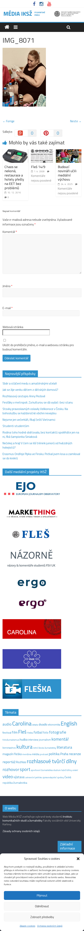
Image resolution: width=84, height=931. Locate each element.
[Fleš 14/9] (42, 151)
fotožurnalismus (11, 740)
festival (7, 732)
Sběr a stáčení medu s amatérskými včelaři (30, 383)
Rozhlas (21, 762)
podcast (44, 754)
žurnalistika (20, 783)
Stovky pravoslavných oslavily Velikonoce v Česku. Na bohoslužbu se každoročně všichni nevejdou (35, 411)
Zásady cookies (27, 926)
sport (25, 769)
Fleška (30, 732)
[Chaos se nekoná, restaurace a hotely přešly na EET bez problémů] (15, 151)
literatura (64, 747)
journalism (45, 740)
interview (33, 740)
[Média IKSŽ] (42, 11)
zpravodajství (49, 777)
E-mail (8, 308)
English (69, 723)
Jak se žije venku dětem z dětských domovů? (30, 389)
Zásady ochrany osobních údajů (21, 831)
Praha (64, 753)
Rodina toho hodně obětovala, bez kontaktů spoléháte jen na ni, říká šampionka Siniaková (41, 434)
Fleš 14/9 (38, 166)
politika (54, 753)
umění (75, 770)
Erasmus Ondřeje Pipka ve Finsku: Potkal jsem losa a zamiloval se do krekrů (41, 456)
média (35, 754)
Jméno (7, 286)
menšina (26, 754)
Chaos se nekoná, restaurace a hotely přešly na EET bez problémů (14, 177)
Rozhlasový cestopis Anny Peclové (24, 396)
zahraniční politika (33, 777)
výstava (19, 776)
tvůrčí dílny (66, 770)
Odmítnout (42, 906)
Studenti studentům (16, 426)
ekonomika (54, 725)
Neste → (75, 121)
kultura (24, 747)
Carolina (22, 723)
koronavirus (9, 748)
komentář (60, 739)
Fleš (22, 732)
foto (45, 732)
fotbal (38, 732)
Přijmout (42, 895)
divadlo (43, 724)
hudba (24, 739)
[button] (78, 859)
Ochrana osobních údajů (49, 926)
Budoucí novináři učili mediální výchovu (67, 173)
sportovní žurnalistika (42, 770)
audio (7, 724)
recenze (75, 753)
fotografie (57, 732)
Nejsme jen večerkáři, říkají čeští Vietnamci (29, 419)
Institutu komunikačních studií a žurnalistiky (37, 818)
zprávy (60, 777)
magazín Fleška (12, 754)
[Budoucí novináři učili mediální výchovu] (68, 151)
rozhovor (11, 769)
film (15, 732)
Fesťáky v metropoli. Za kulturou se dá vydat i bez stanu (38, 402)
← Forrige (8, 121)
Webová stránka (13, 327)
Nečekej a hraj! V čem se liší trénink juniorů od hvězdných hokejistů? (37, 445)
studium (57, 770)
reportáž (9, 762)
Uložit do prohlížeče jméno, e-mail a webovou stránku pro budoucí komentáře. (38, 347)
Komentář (10, 232)
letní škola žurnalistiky (44, 748)
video (8, 776)
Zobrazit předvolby (42, 917)
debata (35, 724)
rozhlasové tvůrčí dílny (52, 761)
